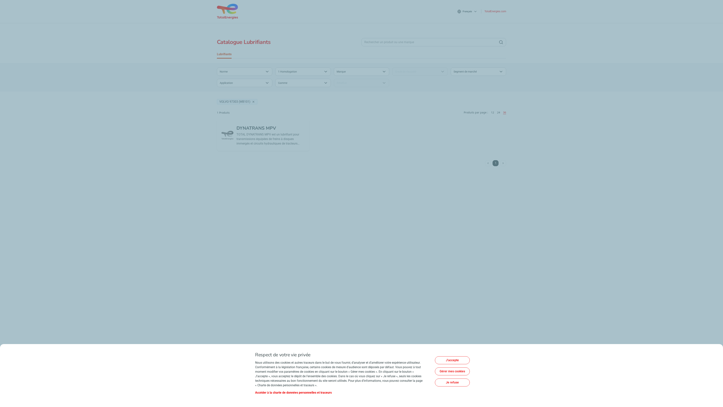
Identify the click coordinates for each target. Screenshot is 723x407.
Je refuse (452, 382)
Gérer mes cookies (452, 371)
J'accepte (452, 360)
